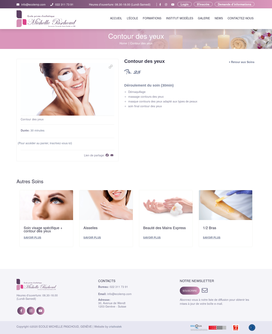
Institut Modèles (179, 18)
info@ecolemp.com (33, 4)
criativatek (115, 326)
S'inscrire (203, 4)
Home (123, 43)
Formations (152, 18)
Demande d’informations (234, 4)
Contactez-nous (240, 18)
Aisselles (90, 227)
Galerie (204, 18)
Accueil (116, 18)
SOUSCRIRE (190, 290)
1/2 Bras (209, 227)
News (219, 18)
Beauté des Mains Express (164, 227)
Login (185, 4)
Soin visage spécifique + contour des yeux (43, 229)
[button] (111, 66)
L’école (132, 18)
